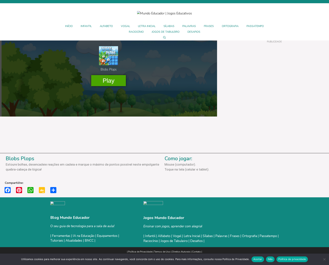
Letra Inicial (192, 236)
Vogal (177, 236)
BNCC (89, 240)
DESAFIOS (194, 32)
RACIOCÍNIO (136, 32)
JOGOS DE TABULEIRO (166, 32)
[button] (164, 37)
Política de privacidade (292, 259)
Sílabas (208, 236)
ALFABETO (106, 26)
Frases (235, 236)
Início (69, 26)
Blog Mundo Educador (70, 217)
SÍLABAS (169, 26)
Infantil (150, 236)
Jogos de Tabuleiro (174, 241)
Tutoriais (56, 240)
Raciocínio (151, 241)
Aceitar (257, 259)
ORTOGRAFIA (230, 26)
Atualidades (73, 240)
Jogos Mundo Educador (163, 217)
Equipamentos (107, 236)
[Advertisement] (274, 70)
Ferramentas (61, 236)
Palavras (221, 236)
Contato (196, 251)
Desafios (196, 241)
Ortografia (250, 236)
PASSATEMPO (255, 26)
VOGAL (125, 26)
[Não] (324, 259)
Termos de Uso (162, 251)
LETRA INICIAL (147, 26)
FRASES (209, 26)
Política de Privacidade (140, 251)
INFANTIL (86, 26)
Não (270, 259)
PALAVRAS (189, 26)
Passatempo (269, 236)
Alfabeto (164, 236)
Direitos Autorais (181, 251)
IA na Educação (83, 236)
